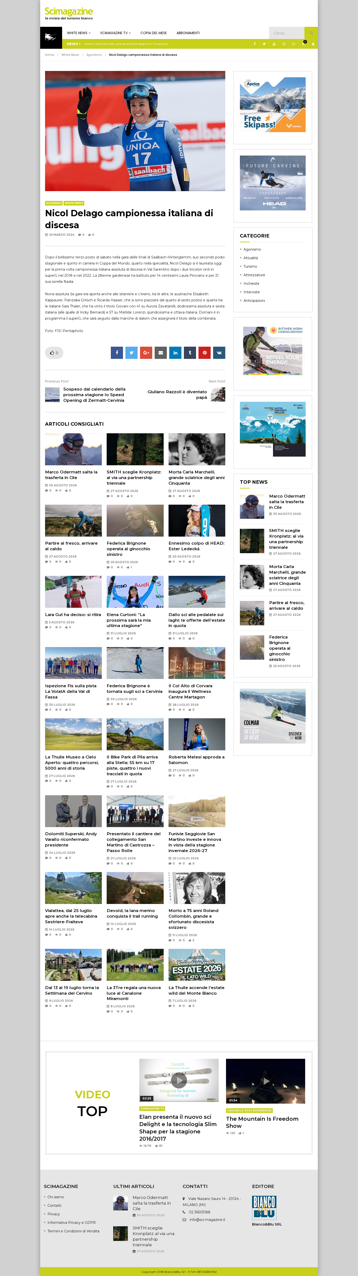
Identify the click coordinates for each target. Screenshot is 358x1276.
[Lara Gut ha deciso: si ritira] (73, 592)
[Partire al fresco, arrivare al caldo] (73, 521)
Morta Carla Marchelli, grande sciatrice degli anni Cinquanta (126, 44)
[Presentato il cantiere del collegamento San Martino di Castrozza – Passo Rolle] (135, 811)
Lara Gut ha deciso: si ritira (73, 614)
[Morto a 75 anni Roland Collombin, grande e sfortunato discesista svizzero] (197, 888)
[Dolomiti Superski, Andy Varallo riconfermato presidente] (73, 811)
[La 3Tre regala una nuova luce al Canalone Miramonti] (135, 965)
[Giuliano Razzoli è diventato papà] (218, 394)
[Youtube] (274, 44)
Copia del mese (154, 32)
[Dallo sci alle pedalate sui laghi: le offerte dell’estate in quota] (197, 592)
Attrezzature (254, 275)
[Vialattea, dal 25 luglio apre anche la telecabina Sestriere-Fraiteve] (73, 888)
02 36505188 (199, 1212)
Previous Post (57, 381)
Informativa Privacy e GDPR (71, 1222)
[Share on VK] (219, 353)
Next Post (217, 381)
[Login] (313, 44)
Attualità (251, 258)
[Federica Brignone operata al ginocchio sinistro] (135, 521)
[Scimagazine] (69, 13)
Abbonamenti (188, 32)
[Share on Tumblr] (190, 353)
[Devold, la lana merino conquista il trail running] (135, 888)
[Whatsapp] (293, 44)
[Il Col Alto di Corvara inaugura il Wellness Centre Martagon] (197, 663)
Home (49, 55)
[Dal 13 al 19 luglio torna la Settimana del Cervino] (73, 965)
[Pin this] (204, 353)
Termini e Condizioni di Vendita (73, 1231)
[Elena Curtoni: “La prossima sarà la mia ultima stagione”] (135, 592)
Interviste (252, 292)
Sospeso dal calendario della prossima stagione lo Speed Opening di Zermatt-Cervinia (94, 395)
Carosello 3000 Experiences (249, 1110)
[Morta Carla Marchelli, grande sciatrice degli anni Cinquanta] (197, 449)
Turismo (250, 266)
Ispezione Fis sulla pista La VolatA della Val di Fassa (70, 691)
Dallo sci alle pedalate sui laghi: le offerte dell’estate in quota (197, 620)
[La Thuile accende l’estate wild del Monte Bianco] (197, 965)
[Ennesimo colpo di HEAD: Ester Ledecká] (197, 521)
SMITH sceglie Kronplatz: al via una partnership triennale (134, 478)
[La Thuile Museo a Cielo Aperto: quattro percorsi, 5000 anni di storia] (73, 734)
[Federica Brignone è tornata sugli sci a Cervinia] (135, 663)
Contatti (54, 1205)
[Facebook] (254, 44)
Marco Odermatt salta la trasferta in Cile (287, 502)
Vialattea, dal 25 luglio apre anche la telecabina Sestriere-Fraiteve (71, 916)
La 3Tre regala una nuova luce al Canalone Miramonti (134, 993)
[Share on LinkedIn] (175, 353)
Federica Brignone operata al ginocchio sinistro (128, 549)
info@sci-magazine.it (207, 1219)
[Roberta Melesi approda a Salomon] (197, 734)
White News (77, 32)
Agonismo (94, 55)
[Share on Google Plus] (146, 353)
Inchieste (251, 283)
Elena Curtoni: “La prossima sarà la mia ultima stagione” (129, 620)
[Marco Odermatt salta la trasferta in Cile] (73, 449)
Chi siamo (55, 1197)
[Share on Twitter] (131, 353)
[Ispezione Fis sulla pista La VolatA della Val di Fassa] (73, 663)
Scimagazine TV (114, 32)
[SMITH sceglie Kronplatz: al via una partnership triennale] (135, 449)
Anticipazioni (254, 300)
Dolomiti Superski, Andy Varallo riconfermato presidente (71, 839)
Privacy (53, 1214)
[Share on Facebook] (117, 353)
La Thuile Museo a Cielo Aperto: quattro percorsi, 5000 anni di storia (72, 763)
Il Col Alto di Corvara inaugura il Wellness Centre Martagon (190, 691)
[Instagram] (284, 44)
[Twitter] (264, 44)
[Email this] (161, 353)
